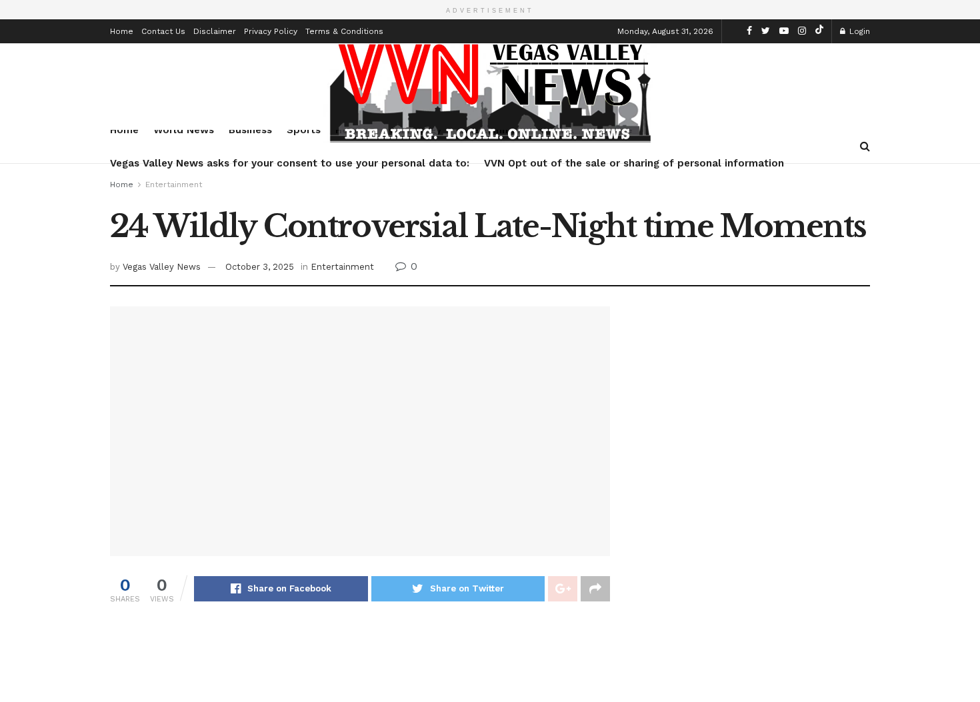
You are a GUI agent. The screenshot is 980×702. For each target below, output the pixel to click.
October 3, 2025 (259, 267)
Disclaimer (214, 31)
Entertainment (173, 184)
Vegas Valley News (162, 267)
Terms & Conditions (344, 31)
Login (858, 31)
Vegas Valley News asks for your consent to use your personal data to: (289, 163)
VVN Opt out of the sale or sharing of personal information (634, 163)
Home (121, 31)
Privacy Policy (270, 31)
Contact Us (163, 31)
